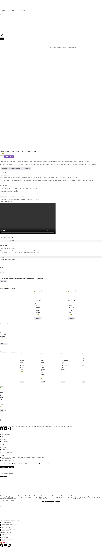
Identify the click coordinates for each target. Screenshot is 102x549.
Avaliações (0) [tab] (26, 168)
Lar (8, 10)
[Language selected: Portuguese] (3, 542)
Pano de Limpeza (25, 164)
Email (2, 272)
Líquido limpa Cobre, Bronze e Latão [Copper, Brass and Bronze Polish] (76, 497)
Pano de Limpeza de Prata (80, 164)
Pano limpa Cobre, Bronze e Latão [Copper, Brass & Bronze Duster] (42, 497)
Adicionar (9, 156)
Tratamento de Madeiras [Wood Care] (59, 496)
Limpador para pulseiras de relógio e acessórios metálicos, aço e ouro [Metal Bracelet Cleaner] (8, 498)
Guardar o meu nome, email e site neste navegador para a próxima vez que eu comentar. (23, 278)
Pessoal (14, 10)
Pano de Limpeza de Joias (52, 164)
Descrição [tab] (4, 168)
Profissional (22, 10)
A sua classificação (5, 255)
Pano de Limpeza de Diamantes (38, 164)
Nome (2, 267)
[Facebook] (1, 428)
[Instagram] (9, 428)
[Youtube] (5, 428)
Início (50, 47)
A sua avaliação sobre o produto (8, 259)
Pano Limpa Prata (91, 164)
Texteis (3, 10)
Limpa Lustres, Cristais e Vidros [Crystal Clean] (93, 496)
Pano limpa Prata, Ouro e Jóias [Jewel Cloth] (25, 496)
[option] (5, 542)
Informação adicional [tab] (14, 168)
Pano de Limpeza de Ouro (66, 164)
